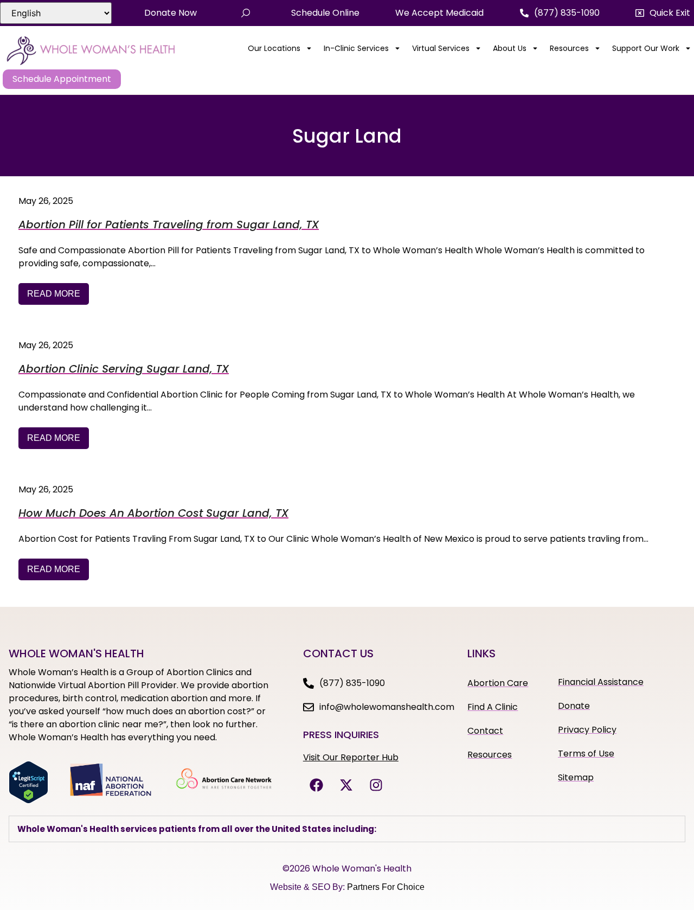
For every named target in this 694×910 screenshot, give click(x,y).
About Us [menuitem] (509, 48)
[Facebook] (316, 785)
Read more (53, 293)
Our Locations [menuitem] (274, 48)
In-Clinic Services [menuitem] (356, 48)
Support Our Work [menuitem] (645, 48)
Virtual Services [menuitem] (441, 48)
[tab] (347, 829)
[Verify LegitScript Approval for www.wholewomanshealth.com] (28, 800)
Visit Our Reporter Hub (351, 757)
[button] (662, 13)
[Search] (246, 13)
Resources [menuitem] (569, 48)
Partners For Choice (386, 887)
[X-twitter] (346, 785)
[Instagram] (376, 785)
